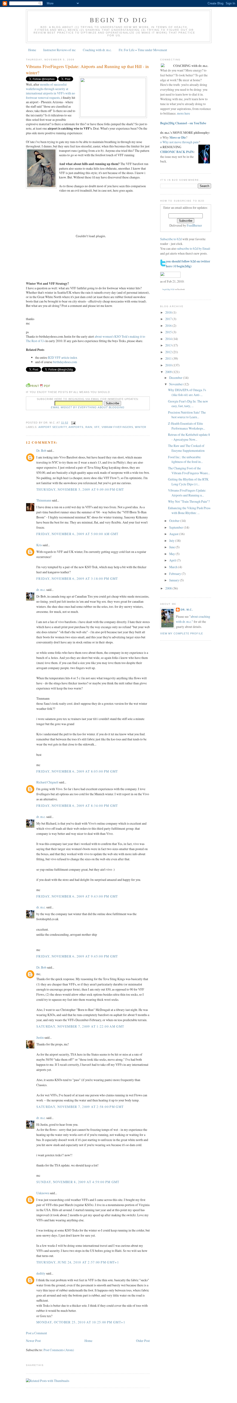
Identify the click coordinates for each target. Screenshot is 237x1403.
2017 (168, 319)
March (173, 567)
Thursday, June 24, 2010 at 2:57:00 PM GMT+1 (77, 1262)
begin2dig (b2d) (168, 289)
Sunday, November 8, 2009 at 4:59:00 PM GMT (77, 1182)
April (173, 560)
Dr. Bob (41, 450)
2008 (168, 588)
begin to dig (119, 20)
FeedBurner (194, 225)
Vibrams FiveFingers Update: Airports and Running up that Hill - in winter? (87, 69)
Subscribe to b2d (171, 239)
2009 (168, 372)
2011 (168, 358)
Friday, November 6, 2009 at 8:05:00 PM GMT (77, 771)
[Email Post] (72, 422)
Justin (40, 1037)
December (176, 377)
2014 (168, 339)
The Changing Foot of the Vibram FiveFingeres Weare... (189, 470)
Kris (39, 545)
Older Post (143, 1340)
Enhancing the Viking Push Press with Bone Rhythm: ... (189, 510)
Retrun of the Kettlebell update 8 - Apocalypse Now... (189, 437)
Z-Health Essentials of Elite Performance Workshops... (186, 425)
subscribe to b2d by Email (193, 248)
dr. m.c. (41, 589)
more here (183, 113)
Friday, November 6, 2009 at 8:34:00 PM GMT (77, 805)
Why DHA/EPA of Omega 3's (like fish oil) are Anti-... (187, 392)
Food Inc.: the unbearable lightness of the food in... (185, 459)
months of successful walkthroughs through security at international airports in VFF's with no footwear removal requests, (50, 91)
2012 (168, 352)
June (172, 547)
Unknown (42, 1193)
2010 (168, 365)
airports (76, 427)
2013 (168, 345)
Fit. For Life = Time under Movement (143, 50)
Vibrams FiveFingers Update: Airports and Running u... (187, 492)
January (174, 580)
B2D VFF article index (62, 357)
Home (32, 50)
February (175, 573)
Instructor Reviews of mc (59, 50)
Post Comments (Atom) (59, 1350)
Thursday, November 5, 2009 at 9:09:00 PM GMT (80, 489)
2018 (168, 312)
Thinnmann (43, 500)
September (176, 527)
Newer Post (33, 1340)
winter (140, 427)
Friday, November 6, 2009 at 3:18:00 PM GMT (77, 578)
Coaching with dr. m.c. (97, 50)
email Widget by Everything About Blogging (88, 407)
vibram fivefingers (117, 427)
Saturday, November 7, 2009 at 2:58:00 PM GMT (80, 1106)
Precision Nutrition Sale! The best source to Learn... (187, 414)
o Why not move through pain (179, 142)
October (174, 520)
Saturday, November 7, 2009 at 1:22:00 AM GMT (80, 1026)
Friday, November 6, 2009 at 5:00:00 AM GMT (77, 534)
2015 (168, 332)
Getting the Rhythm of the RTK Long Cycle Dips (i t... (188, 481)
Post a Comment (36, 1333)
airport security (52, 427)
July (172, 540)
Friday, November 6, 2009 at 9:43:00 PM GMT (77, 896)
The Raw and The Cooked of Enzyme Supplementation (186, 448)
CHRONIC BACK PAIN (176, 152)
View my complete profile (181, 633)
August (174, 534)
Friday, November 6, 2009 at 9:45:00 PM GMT (77, 956)
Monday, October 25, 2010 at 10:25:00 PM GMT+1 (80, 1322)
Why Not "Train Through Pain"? (189, 501)
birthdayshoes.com (65, 362)
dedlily (40, 1273)
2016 (168, 325)
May (172, 554)
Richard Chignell (47, 782)
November (176, 384)
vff (97, 427)
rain (88, 427)
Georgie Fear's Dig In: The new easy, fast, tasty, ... (188, 403)
